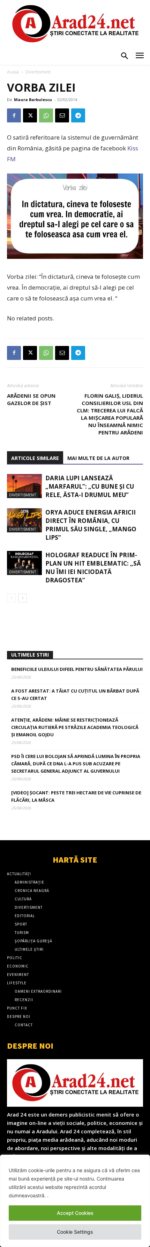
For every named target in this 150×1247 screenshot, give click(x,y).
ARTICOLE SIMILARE (35, 458)
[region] (75, 1201)
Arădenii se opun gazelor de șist (31, 399)
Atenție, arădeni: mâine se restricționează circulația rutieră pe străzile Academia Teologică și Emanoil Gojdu (74, 727)
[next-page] (22, 598)
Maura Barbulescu (33, 99)
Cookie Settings (75, 1232)
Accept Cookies (75, 1213)
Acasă (13, 72)
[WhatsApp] (46, 115)
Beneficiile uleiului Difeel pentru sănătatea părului (77, 669)
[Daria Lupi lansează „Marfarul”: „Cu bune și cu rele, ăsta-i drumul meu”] (24, 486)
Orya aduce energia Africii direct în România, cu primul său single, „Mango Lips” (90, 524)
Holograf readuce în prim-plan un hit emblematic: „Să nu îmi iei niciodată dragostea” (93, 567)
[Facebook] (14, 115)
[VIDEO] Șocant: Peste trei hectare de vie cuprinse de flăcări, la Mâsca (76, 796)
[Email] (62, 115)
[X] (30, 115)
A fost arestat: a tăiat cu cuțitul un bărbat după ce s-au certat (75, 694)
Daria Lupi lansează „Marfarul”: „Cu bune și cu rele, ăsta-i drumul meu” (89, 486)
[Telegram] (78, 115)
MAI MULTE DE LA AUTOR (98, 458)
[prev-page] (11, 598)
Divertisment (38, 72)
